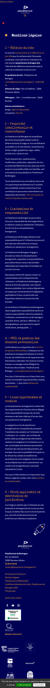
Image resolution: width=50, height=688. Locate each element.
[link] (25, 9)
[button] (25, 15)
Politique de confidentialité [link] (16, 581)
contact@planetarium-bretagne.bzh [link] (20, 567)
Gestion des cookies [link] (13, 598)
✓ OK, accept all (24, 685)
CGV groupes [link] (10, 591)
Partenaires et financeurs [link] (15, 574)
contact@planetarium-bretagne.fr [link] (19, 82)
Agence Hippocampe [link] (20, 109)
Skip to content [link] (6, 1)
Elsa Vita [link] (19, 113)
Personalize (39, 685)
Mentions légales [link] (12, 577)
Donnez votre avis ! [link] (13, 634)
